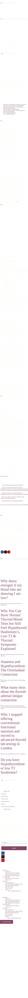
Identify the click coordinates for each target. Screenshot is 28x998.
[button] (1, 512)
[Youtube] (8, 552)
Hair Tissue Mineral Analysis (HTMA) (11, 109)
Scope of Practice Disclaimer (8, 806)
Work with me (4, 799)
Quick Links (7, 791)
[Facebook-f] (2, 552)
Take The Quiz (8, 888)
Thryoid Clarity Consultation (12, 878)
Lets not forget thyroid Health (9, 112)
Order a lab (8, 879)
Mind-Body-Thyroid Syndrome (12, 875)
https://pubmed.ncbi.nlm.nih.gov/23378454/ (12, 485)
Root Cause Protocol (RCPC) (12, 874)
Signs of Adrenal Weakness (9, 111)
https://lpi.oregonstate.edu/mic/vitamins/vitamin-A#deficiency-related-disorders (13, 497)
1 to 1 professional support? (9, 114)
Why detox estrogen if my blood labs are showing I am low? (11, 589)
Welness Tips (4, 796)
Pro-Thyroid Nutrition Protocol (12, 873)
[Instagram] (5, 552)
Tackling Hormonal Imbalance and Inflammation (13, 106)
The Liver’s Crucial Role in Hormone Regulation (13, 105)
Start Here (5, 870)
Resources (3, 793)
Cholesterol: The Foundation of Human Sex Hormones (14, 104)
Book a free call (4, 476)
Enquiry (3, 804)
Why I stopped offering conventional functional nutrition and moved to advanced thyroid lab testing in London (13, 731)
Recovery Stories (5, 801)
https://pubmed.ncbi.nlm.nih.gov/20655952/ (12, 500)
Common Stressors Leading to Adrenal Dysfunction (14, 110)
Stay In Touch (7, 809)
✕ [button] (0, 976)
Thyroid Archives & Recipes (12, 885)
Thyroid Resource (9, 882)
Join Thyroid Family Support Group (13, 884)
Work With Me (6, 877)
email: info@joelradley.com (14, 891)
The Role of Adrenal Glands (9, 108)
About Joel (7, 871)
